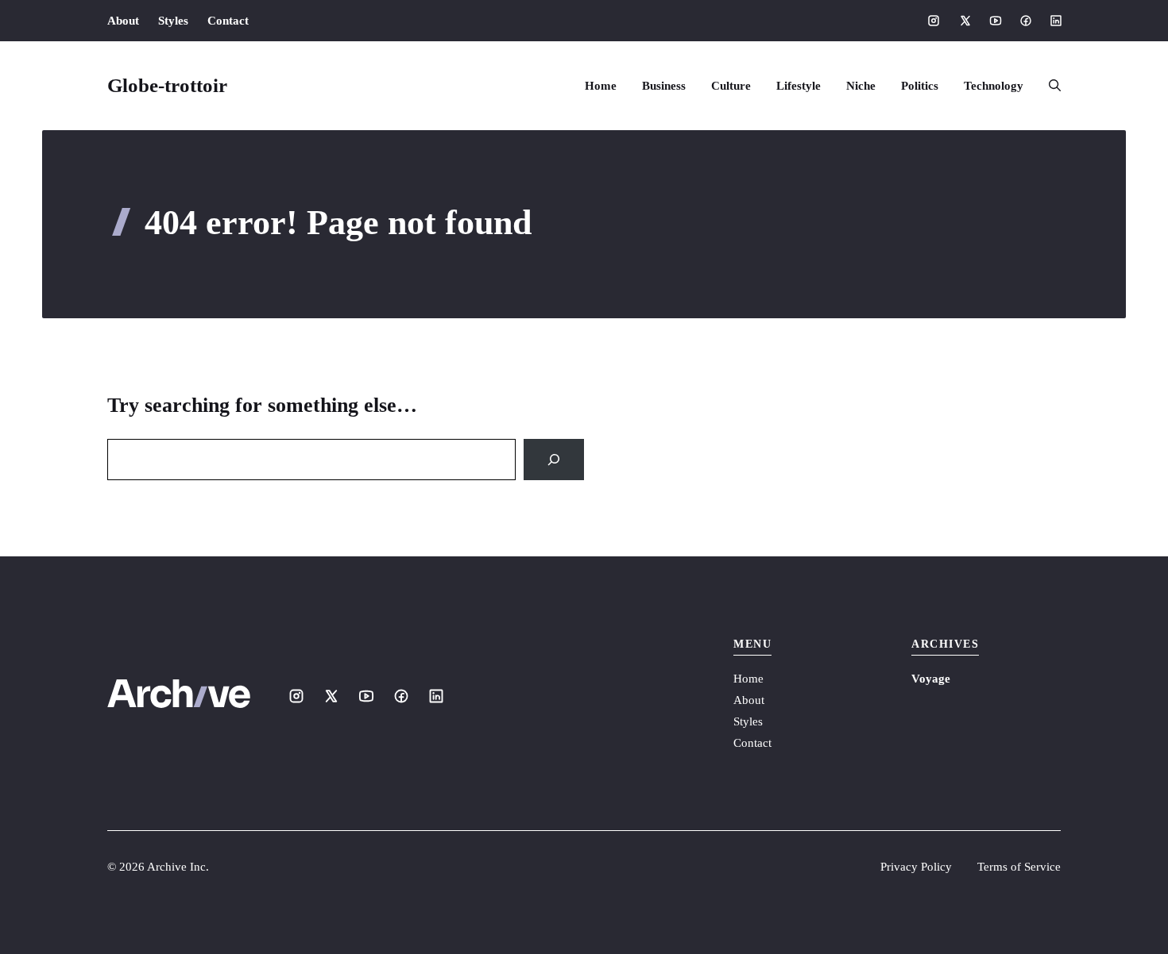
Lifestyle (798, 85)
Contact (228, 20)
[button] (1048, 86)
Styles (173, 20)
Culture (731, 85)
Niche (861, 85)
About (123, 20)
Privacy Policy (916, 866)
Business (664, 85)
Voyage (930, 678)
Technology (993, 85)
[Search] (554, 459)
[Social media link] (933, 20)
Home (601, 85)
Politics (919, 85)
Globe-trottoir (167, 85)
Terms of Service (1019, 866)
